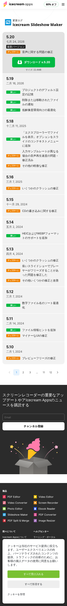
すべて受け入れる (33, 574)
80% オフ (51, 4)
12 (50, 372)
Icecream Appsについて (14, 537)
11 (44, 372)
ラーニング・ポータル (44, 537)
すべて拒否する (33, 584)
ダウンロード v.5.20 (37, 62)
